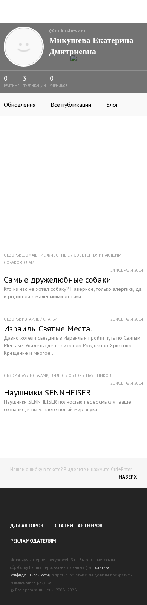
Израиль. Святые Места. (48, 328)
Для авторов (26, 526)
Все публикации (71, 104)
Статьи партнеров (79, 526)
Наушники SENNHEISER (47, 392)
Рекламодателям (33, 541)
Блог (112, 104)
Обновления (19, 104)
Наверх (128, 477)
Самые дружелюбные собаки (57, 279)
